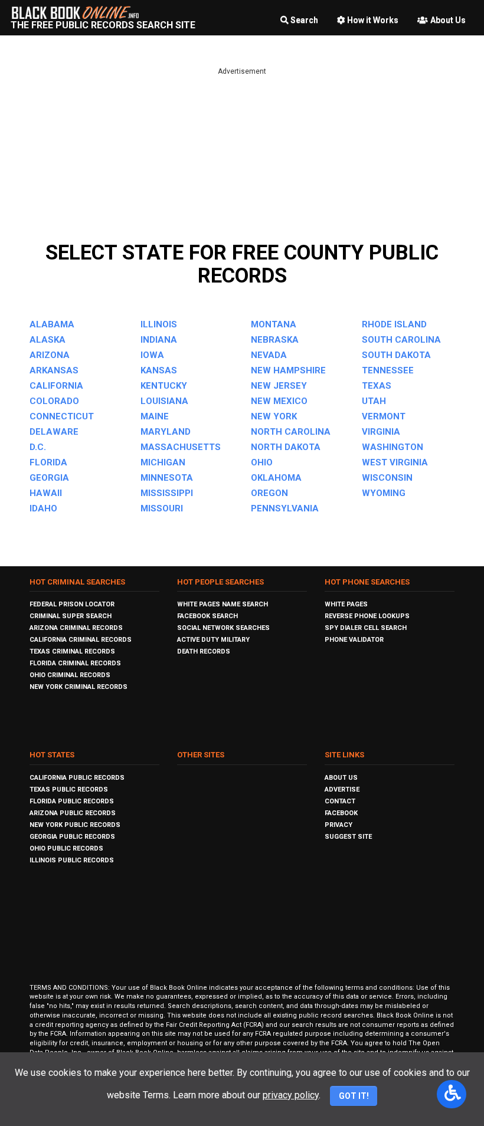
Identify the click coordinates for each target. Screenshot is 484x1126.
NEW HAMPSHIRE (288, 370)
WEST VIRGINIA (395, 462)
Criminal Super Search (71, 616)
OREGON (269, 493)
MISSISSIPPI (166, 493)
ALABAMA (52, 324)
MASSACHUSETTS (180, 447)
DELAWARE (54, 431)
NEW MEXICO (279, 401)
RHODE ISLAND (394, 324)
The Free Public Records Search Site (103, 25)
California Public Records (77, 778)
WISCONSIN (387, 477)
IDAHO (43, 508)
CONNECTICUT (62, 416)
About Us (448, 20)
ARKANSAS (54, 370)
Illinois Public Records (72, 860)
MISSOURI (161, 508)
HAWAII (46, 493)
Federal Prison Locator (72, 604)
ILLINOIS (158, 324)
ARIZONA (50, 355)
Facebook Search (207, 616)
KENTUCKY (163, 385)
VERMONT (383, 416)
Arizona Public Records (73, 813)
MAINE (154, 416)
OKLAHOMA (276, 477)
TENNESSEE (388, 370)
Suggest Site (348, 837)
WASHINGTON (392, 447)
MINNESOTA (166, 477)
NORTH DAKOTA (286, 447)
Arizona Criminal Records (76, 628)
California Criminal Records (81, 640)
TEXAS (376, 385)
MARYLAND (165, 431)
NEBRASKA (275, 339)
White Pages (346, 604)
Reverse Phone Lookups (367, 616)
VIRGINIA (381, 431)
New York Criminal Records (78, 687)
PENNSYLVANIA (285, 508)
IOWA (152, 355)
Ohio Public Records (66, 848)
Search (304, 20)
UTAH (374, 401)
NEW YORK (274, 416)
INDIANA (158, 339)
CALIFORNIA (56, 385)
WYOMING (383, 493)
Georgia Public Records (72, 837)
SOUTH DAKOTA (396, 355)
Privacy (338, 825)
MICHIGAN (162, 462)
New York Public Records (75, 825)
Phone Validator (354, 640)
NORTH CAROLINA (291, 431)
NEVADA (269, 355)
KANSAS (158, 370)
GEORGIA (49, 477)
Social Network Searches (223, 628)
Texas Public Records (69, 789)
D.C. (38, 447)
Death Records (203, 651)
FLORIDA (48, 462)
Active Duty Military (213, 640)
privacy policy (291, 1095)
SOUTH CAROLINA (401, 339)
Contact (340, 801)
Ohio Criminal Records (70, 675)
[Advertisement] (242, 159)
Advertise (342, 789)
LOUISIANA (164, 401)
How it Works (372, 20)
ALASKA (48, 339)
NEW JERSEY (279, 385)
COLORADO (54, 401)
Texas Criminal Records (72, 651)
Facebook (341, 813)
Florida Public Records (72, 801)
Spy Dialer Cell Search (366, 628)
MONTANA (273, 324)
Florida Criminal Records (75, 663)
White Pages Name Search (222, 604)
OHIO (262, 462)
